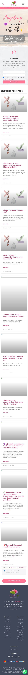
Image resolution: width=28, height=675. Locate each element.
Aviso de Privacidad (8, 79)
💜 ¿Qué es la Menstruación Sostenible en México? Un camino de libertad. (13, 446)
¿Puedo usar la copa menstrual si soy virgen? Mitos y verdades (12, 165)
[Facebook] (8, 656)
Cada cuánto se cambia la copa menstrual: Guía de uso (13, 358)
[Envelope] (19, 656)
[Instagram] (15, 656)
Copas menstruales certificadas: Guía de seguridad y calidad (11, 118)
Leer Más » (6, 132)
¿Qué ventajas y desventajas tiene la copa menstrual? (12, 257)
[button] (24, 671)
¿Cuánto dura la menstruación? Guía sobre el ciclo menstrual (13, 402)
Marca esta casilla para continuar (13, 78)
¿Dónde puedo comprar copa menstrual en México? (13, 315)
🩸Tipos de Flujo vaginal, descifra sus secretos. (12, 546)
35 (17, 567)
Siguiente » (22, 567)
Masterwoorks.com (19, 672)
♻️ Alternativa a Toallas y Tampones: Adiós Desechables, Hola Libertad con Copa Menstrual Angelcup (13, 496)
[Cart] (3, 4)
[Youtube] (12, 656)
